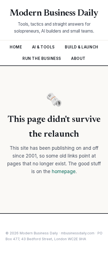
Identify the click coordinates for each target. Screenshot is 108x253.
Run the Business (41, 58)
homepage (64, 171)
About (78, 58)
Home (16, 47)
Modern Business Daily (54, 13)
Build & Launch (81, 47)
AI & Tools (43, 47)
